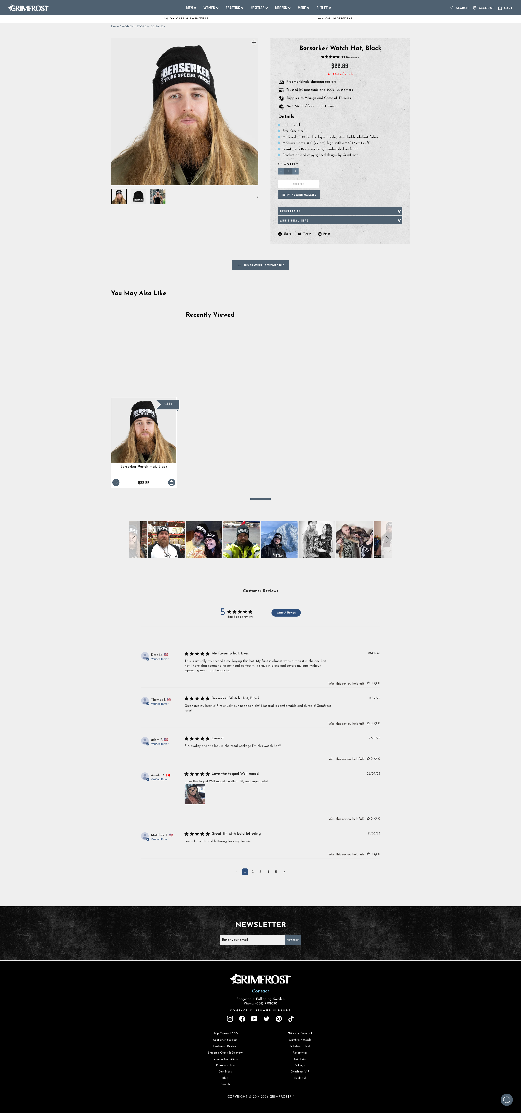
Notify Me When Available (299, 194)
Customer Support (225, 1040)
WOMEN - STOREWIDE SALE (142, 26)
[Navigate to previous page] (236, 872)
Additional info (294, 220)
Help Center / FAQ (225, 1033)
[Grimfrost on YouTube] (254, 1019)
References (300, 1052)
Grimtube (300, 1059)
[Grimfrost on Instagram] (230, 1019)
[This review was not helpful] (375, 683)
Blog (225, 1078)
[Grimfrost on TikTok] (291, 1019)
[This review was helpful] (368, 683)
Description (290, 211)
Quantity (288, 164)
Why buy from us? (300, 1033)
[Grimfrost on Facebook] (242, 1019)
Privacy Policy (225, 1065)
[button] (134, 539)
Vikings (300, 1065)
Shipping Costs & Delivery (225, 1052)
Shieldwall (300, 1078)
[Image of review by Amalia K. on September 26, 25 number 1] (195, 794)
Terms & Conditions (225, 1059)
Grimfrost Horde (300, 1040)
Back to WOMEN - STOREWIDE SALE (263, 265)
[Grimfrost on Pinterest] (279, 1019)
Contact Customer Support (260, 1010)
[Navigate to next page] (284, 872)
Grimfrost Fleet (300, 1046)
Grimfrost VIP (300, 1071)
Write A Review (286, 612)
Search (225, 1084)
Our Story (225, 1071)
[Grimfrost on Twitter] (267, 1019)
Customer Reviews (225, 1046)
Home (115, 26)
